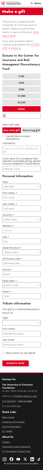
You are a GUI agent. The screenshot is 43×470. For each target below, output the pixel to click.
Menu (37, 3)
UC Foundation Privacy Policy (16, 451)
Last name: (8, 204)
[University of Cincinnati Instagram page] (4, 459)
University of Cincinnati (13, 421)
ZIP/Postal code (11, 258)
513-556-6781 (9, 401)
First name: (8, 193)
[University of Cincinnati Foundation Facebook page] (11, 459)
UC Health (7, 431)
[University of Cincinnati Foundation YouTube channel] (18, 459)
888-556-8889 (25, 401)
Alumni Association (11, 426)
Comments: (9, 143)
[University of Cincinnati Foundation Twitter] (25, 459)
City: (4, 237)
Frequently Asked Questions (16, 446)
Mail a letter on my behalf (20, 353)
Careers (6, 442)
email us (16, 48)
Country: (7, 215)
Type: (5, 318)
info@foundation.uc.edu (25, 396)
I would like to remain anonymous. (18, 137)
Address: (7, 226)
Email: (5, 291)
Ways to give (8, 417)
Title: (5, 182)
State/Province (10, 248)
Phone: (6, 269)
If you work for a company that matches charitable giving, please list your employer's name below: (21, 161)
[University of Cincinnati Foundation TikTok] (39, 459)
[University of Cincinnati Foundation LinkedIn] (32, 459)
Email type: (8, 280)
